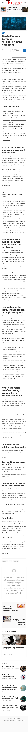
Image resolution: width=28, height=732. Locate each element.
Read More (5, 553)
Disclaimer (17, 718)
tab (10, 561)
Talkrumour (16, 726)
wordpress (15, 561)
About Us (9, 718)
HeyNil (5, 51)
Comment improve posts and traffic (15, 133)
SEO (3, 32)
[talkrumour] (14, 2)
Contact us (21, 720)
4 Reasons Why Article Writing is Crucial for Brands (13, 648)
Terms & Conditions (9, 720)
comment (4, 561)
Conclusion (6, 140)
